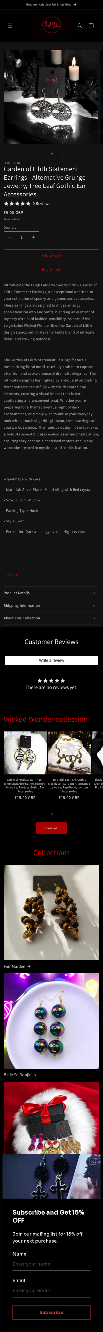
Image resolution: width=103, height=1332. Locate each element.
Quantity (10, 227)
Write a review (51, 660)
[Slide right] (62, 153)
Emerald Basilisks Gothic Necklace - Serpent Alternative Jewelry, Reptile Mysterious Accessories (69, 785)
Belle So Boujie (18, 1074)
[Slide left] (40, 153)
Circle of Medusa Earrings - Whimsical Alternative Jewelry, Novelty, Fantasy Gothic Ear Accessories (25, 785)
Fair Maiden (15, 966)
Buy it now (51, 269)
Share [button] (13, 574)
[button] (10, 25)
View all (51, 828)
